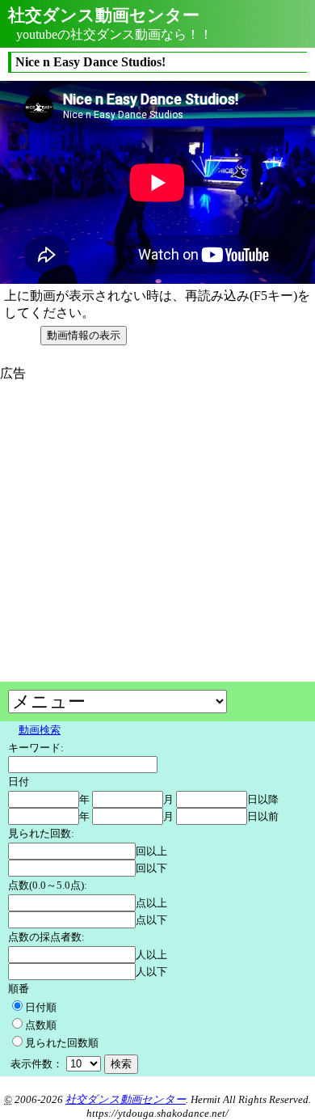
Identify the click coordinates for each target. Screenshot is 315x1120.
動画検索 (40, 730)
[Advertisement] (135, 495)
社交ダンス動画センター (125, 1099)
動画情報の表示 (83, 335)
